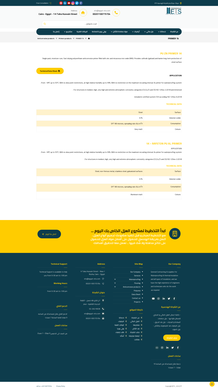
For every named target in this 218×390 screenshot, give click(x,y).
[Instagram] (158, 298)
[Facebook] (174, 298)
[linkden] (65, 3)
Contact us (136, 298)
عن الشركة (135, 317)
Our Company (135, 272)
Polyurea (137, 290)
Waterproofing (134, 279)
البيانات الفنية (119, 325)
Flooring (137, 283)
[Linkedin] (163, 298)
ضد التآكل (136, 328)
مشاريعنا (136, 325)
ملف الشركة (135, 332)
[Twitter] (169, 298)
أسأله (122, 336)
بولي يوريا (120, 328)
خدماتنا (121, 317)
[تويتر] (77, 3)
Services (137, 275)
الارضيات (121, 321)
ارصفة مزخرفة (134, 336)
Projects (137, 302)
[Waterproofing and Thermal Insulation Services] (174, 11)
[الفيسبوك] (81, 3)
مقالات (137, 339)
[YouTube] (153, 298)
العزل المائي (135, 321)
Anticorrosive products (131, 287)
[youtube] (69, 3)
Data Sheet (136, 294)
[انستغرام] (73, 3)
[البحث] (45, 24)
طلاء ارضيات (119, 332)
